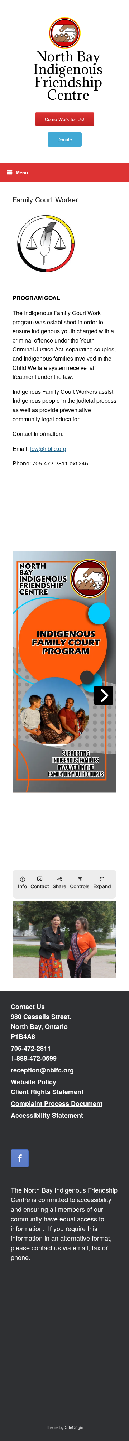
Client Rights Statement (47, 1091)
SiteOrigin (74, 1427)
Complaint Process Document (56, 1103)
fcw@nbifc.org (48, 448)
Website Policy (33, 1081)
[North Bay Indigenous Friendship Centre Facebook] (20, 1158)
